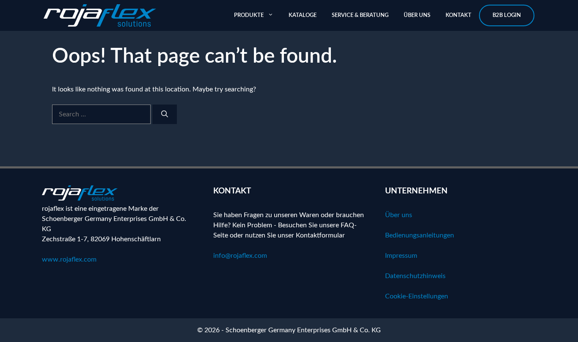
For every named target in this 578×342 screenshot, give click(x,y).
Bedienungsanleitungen (419, 235)
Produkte (249, 15)
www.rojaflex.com (69, 259)
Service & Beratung (360, 15)
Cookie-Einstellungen (416, 296)
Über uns (417, 15)
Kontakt (458, 15)
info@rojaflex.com (240, 255)
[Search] (164, 114)
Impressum (401, 255)
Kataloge (303, 15)
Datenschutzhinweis (415, 276)
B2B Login (507, 15)
